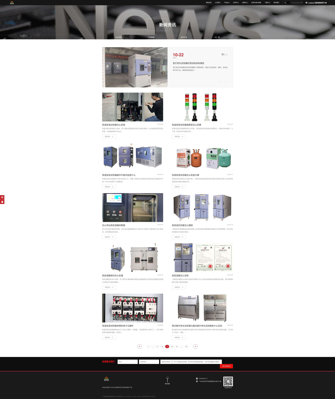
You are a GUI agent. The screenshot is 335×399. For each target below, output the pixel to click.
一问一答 (216, 37)
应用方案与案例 (256, 2)
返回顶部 (167, 383)
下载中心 (267, 2)
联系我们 (276, 2)
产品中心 (227, 2)
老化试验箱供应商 (117, 387)
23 (186, 346)
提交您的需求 (226, 366)
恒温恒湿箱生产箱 (127, 387)
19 (167, 346)
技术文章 (184, 37)
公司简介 (218, 2)
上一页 (139, 346)
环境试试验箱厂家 (107, 387)
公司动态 (118, 37)
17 (157, 346)
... (152, 346)
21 (177, 346)
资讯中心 (236, 2)
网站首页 (209, 2)
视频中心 (245, 2)
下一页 (195, 346)
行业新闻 (151, 37)
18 (162, 346)
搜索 (301, 2)
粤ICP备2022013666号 (149, 396)
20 (172, 346)
